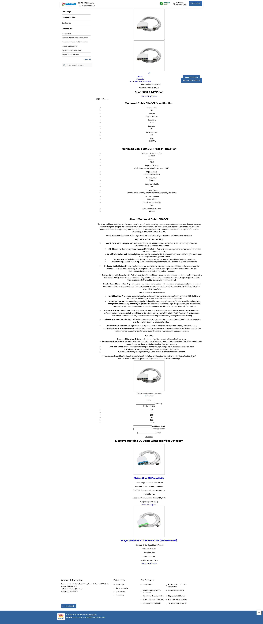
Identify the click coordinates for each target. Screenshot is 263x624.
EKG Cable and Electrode (152, 603)
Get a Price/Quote (149, 96)
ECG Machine (66, 33)
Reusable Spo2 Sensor (70, 46)
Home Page (66, 12)
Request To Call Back (191, 80)
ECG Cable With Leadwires (140, 81)
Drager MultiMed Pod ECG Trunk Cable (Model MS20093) (149, 540)
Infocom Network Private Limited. (95, 617)
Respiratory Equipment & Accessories (75, 42)
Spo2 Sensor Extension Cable (72, 50)
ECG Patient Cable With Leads (153, 600)
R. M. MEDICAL (86, 3)
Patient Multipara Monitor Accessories (75, 38)
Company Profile (68, 17)
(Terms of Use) (91, 614)
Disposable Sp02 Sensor (70, 54)
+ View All (87, 60)
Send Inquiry (193, 77)
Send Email (195, 3)
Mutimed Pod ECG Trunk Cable (149, 478)
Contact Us (66, 23)
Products (140, 79)
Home (140, 76)
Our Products (67, 29)
